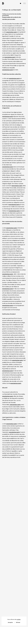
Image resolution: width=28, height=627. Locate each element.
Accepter (10, 622)
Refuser (18, 622)
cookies (19, 619)
